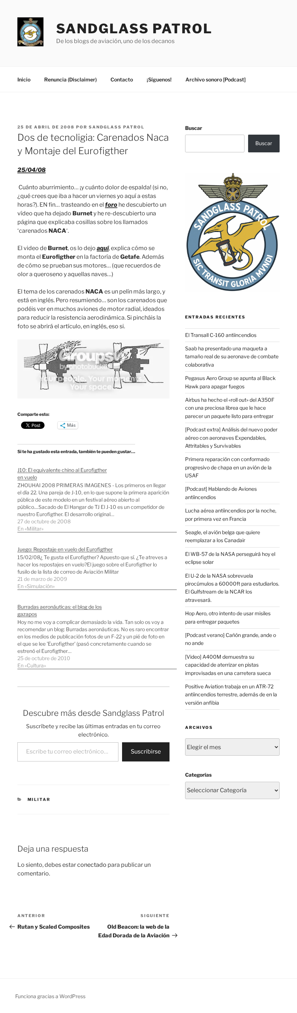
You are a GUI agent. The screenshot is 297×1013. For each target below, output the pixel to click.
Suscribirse (146, 751)
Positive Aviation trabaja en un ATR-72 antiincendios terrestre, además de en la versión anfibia (231, 694)
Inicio (23, 79)
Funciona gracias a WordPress (50, 996)
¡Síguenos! (159, 79)
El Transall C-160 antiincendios (220, 335)
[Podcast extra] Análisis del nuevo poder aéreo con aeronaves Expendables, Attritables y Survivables (231, 437)
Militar (39, 799)
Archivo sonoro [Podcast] (215, 79)
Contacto (121, 79)
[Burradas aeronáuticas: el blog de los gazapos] (97, 632)
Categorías (198, 775)
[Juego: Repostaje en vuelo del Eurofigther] (97, 564)
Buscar (193, 128)
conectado (91, 864)
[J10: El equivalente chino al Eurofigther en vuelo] (97, 495)
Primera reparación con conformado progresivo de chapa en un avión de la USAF (228, 467)
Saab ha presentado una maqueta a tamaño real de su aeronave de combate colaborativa (232, 356)
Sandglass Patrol (134, 29)
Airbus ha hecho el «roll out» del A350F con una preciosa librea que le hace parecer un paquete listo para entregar (229, 408)
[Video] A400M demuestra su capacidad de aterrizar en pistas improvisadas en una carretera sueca (228, 665)
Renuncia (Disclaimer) (70, 79)
